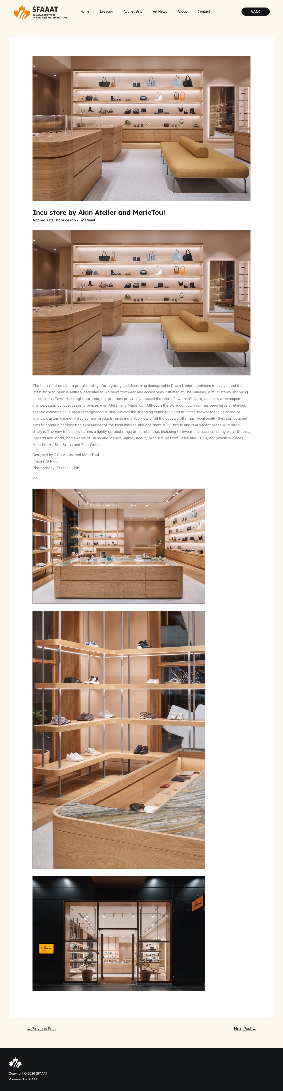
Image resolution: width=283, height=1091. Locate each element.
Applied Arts (133, 11)
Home (84, 11)
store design (65, 220)
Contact (203, 11)
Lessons (106, 11)
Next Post (245, 1028)
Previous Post (41, 1028)
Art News (160, 11)
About (182, 11)
